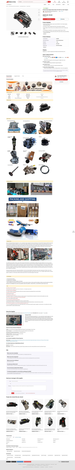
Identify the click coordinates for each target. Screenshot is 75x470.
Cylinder (54, 442)
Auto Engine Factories (18, 455)
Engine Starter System (17, 451)
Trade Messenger (20, 461)
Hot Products (19, 464)
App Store (8, 461)
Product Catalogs (18, 437)
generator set (23, 442)
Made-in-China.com (34, 465)
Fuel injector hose (40, 442)
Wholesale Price (42, 464)
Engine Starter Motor (65, 455)
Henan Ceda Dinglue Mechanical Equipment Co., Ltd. (51, 11)
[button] (46, 1)
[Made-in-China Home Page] (11, 2)
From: (10, 381)
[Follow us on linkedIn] (68, 461)
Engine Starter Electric (10, 457)
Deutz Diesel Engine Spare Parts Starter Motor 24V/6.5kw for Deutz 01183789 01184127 (50, 429)
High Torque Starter (9, 451)
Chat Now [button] (63, 19)
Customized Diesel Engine (29, 340)
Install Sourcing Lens (28, 461)
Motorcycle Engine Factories (26, 455)
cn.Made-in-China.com (45, 465)
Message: (9, 385)
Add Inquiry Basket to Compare (23, 36)
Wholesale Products (37, 464)
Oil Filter (44, 340)
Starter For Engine (43, 455)
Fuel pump (39, 440)
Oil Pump (42, 340)
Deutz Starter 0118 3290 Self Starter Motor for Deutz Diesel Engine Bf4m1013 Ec (24, 412)
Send (12, 393)
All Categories (9, 4)
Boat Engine (34, 340)
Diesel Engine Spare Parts (21, 340)
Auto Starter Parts (50, 455)
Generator (13, 341)
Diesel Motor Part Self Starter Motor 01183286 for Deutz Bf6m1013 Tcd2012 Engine (11, 429)
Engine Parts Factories (10, 455)
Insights (56, 464)
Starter (16, 341)
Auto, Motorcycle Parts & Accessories (14, 6)
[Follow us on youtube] (65, 461)
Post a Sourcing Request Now (30, 393)
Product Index (52, 464)
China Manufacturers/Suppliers (30, 464)
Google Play (14, 461)
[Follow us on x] (63, 461)
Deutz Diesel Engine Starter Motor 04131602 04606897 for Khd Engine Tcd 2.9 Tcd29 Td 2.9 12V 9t (37, 429)
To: (10, 383)
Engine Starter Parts (57, 455)
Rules (68, 4)
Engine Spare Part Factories (35, 455)
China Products (24, 464)
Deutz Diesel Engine (14, 340)
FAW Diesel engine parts (9, 440)
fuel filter (54, 440)
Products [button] (20, 1)
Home (7, 6)
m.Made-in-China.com (39, 465)
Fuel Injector (38, 340)
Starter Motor (28, 6)
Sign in (68, 2)
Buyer (49, 4)
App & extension (58, 4)
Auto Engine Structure (23, 6)
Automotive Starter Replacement (26, 451)
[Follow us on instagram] (64, 461)
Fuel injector (23, 440)
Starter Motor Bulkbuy (18, 457)
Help (53, 4)
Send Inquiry (49, 19)
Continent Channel (47, 464)
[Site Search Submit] (49, 2)
